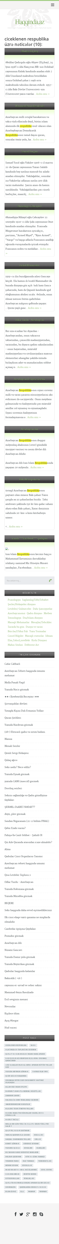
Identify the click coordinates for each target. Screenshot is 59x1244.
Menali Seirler (12, 746)
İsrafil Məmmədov (29, 265)
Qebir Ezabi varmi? (15, 828)
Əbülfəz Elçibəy (29, 51)
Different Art (32, 645)
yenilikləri (29, 1178)
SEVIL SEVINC (46, 1170)
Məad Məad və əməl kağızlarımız (21, 1170)
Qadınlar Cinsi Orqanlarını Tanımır (24, 856)
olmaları (40, 1148)
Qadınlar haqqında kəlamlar (20, 971)
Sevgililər (27, 1165)
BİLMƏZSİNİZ (10, 1191)
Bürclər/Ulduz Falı (18, 631)
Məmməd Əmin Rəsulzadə (29, 106)
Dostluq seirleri (13, 788)
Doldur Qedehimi (13, 1157)
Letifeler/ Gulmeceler (19, 609)
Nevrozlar (10, 1006)
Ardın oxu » (43, 94)
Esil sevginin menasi (16, 999)
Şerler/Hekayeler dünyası (22, 604)
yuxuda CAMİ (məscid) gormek (22, 781)
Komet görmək (12, 1144)
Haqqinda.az (29, 21)
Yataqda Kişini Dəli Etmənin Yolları (24, 710)
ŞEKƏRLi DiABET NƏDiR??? (20, 807)
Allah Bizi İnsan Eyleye (16, 1087)
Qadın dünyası (34, 613)
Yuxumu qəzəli (12, 1148)
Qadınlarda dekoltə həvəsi (33, 1187)
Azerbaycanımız (16, 613)
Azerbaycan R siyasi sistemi (29, 379)
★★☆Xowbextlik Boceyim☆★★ (22, 696)
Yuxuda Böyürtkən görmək (19, 964)
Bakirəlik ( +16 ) (13, 978)
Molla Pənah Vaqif (15, 682)
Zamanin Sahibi (12, 1095)
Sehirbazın (10, 1187)
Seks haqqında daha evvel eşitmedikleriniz (28, 910)
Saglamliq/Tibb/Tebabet (35, 600)
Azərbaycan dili (29, 429)
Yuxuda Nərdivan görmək (19, 725)
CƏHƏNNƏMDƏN (12, 1174)
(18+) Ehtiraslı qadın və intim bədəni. (25, 732)
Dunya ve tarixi (34, 627)
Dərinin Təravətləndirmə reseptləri (23, 1091)
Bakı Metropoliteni (29, 479)
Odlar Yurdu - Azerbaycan (29, 320)
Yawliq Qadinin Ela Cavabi (17, 1135)
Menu (52, 5)
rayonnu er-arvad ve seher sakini (23, 985)
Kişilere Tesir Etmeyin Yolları (19, 1109)
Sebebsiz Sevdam (31, 1144)
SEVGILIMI (28, 1148)
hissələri (38, 1135)
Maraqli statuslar (34, 636)
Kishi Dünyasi (39, 640)
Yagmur (31, 1191)
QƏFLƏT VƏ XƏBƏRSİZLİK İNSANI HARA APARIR (25, 1054)
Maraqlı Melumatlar (18, 622)
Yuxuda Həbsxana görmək (19, 889)
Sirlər (38, 1139)
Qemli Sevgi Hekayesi (17, 753)
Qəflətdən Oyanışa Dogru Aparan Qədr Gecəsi (27, 1183)
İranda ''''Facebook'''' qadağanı (29, 538)
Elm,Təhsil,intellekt (19, 640)
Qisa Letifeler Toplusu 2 (18, 875)
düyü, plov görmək (15, 814)
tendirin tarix (12, 1161)
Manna (8, 739)
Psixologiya (14, 600)
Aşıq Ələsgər (11, 1020)
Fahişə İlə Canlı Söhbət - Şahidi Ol (23, 835)
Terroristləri (44, 1161)
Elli (22, 1191)
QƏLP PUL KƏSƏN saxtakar (17, 1130)
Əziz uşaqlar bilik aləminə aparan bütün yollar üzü (28, 1066)
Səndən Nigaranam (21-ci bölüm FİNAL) (27, 821)
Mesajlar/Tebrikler (41, 622)
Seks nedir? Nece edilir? (18, 767)
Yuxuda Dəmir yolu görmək (20, 957)
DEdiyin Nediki (30, 1174)
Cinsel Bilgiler (15, 636)
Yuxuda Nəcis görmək (17, 689)
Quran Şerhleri (13, 717)
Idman (49, 636)
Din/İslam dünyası (33, 618)
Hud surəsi (11, 1027)
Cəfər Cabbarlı (12, 664)
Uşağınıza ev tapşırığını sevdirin (20, 1050)
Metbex (48, 613)
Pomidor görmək (14, 936)
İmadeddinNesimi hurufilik (17, 1104)
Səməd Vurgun (29, 151)
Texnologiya (14, 618)
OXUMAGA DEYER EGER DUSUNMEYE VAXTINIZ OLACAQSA (24, 1081)
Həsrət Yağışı (11, 1120)
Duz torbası (28, 1161)
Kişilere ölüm (12, 1013)
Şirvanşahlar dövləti (16, 703)
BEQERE (9, 903)
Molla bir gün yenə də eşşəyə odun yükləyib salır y (27, 1125)
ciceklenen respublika (15, 1045)
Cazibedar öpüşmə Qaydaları (20, 929)
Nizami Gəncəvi (13, 950)
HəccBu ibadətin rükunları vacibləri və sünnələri (24, 1114)
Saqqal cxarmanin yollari (17, 1139)
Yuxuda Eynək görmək (17, 774)
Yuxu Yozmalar (37, 631)
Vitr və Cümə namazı (35, 1157)
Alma (7, 849)
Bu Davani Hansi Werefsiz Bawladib (21, 1152)
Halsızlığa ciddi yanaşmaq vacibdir (21, 1100)
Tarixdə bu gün (16, 627)
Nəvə (33, 1045)
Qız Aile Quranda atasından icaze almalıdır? (28, 842)
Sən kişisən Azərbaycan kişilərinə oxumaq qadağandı (25, 1059)
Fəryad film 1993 (40, 1071)
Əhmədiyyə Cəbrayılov (29, 206)
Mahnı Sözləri (15, 645)
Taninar (43, 1191)
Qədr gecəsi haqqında (15, 1076)
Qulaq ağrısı (11, 760)
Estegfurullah (12, 1178)
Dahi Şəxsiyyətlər (42, 609)
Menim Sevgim (11, 1165)
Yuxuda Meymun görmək (16, 1071)
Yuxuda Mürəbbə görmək (18, 896)
